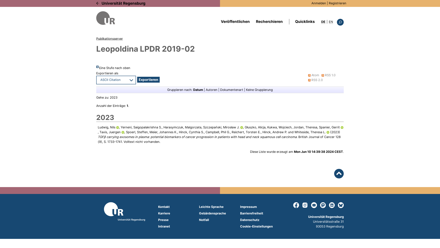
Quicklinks (305, 21)
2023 (113, 97)
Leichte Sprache (211, 207)
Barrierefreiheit (251, 213)
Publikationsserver (109, 38)
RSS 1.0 (330, 75)
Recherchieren (269, 21)
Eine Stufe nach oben (114, 68)
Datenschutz (249, 220)
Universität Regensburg (123, 3)
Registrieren (337, 3)
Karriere (164, 213)
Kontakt (164, 207)
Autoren (211, 90)
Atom (315, 75)
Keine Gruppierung (259, 90)
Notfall (204, 220)
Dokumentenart (231, 90)
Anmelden (318, 3)
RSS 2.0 (317, 80)
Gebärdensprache (212, 213)
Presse (163, 220)
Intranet (164, 226)
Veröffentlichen (235, 21)
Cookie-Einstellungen (256, 226)
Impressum (248, 207)
